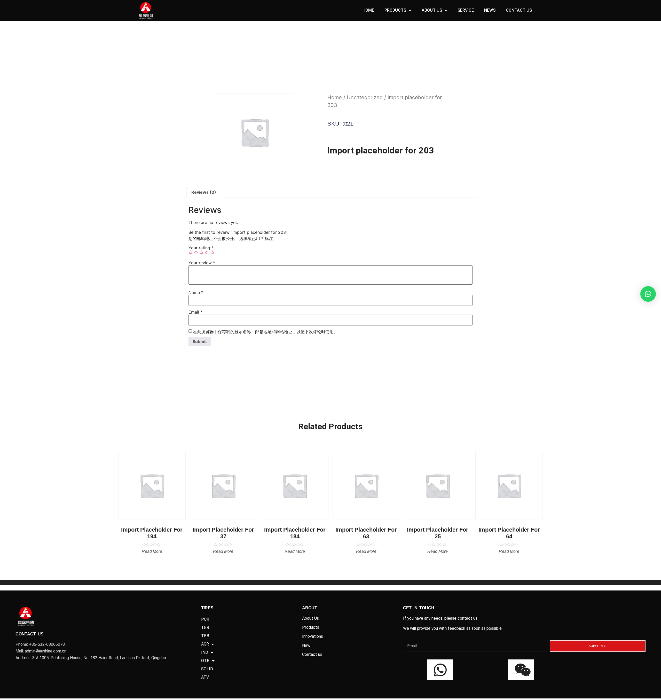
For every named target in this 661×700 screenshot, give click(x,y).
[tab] (203, 192)
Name (195, 292)
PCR (205, 619)
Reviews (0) (203, 192)
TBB (205, 635)
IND (204, 652)
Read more (152, 551)
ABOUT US (432, 10)
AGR (205, 644)
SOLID (207, 668)
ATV (205, 677)
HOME (368, 10)
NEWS (489, 10)
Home (334, 97)
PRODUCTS (395, 10)
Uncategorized (365, 97)
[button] (648, 294)
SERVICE (466, 10)
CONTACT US (519, 10)
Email (195, 312)
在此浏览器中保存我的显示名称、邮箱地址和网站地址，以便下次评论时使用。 (265, 332)
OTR (205, 660)
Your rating (201, 248)
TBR (205, 627)
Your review (201, 263)
